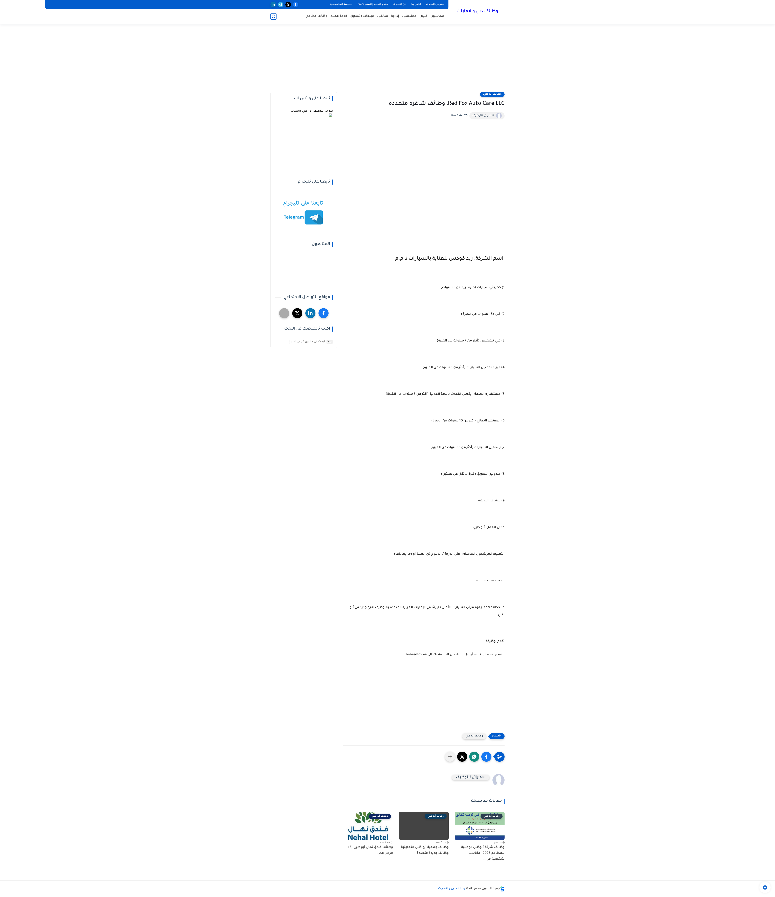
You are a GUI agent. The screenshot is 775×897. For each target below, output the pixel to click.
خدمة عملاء (338, 16)
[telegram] (280, 4)
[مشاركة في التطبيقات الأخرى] (450, 757)
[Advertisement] (387, 60)
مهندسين (409, 16)
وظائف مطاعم (316, 16)
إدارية (395, 16)
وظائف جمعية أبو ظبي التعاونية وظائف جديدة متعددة (425, 850)
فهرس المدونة (435, 4)
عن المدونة (399, 4)
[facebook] (295, 4)
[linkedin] (273, 4)
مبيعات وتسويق (362, 16)
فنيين (423, 16)
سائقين (382, 16)
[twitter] (288, 4)
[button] (486, 757)
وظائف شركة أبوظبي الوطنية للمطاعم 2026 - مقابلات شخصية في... (483, 853)
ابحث (329, 341)
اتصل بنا (416, 4)
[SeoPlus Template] (502, 889)
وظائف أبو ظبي (492, 94)
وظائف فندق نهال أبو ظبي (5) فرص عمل (370, 850)
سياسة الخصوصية (341, 4)
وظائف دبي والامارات (477, 11)
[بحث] (273, 16)
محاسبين (437, 16)
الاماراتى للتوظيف (483, 115)
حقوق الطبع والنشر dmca (373, 4)
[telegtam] (284, 313)
